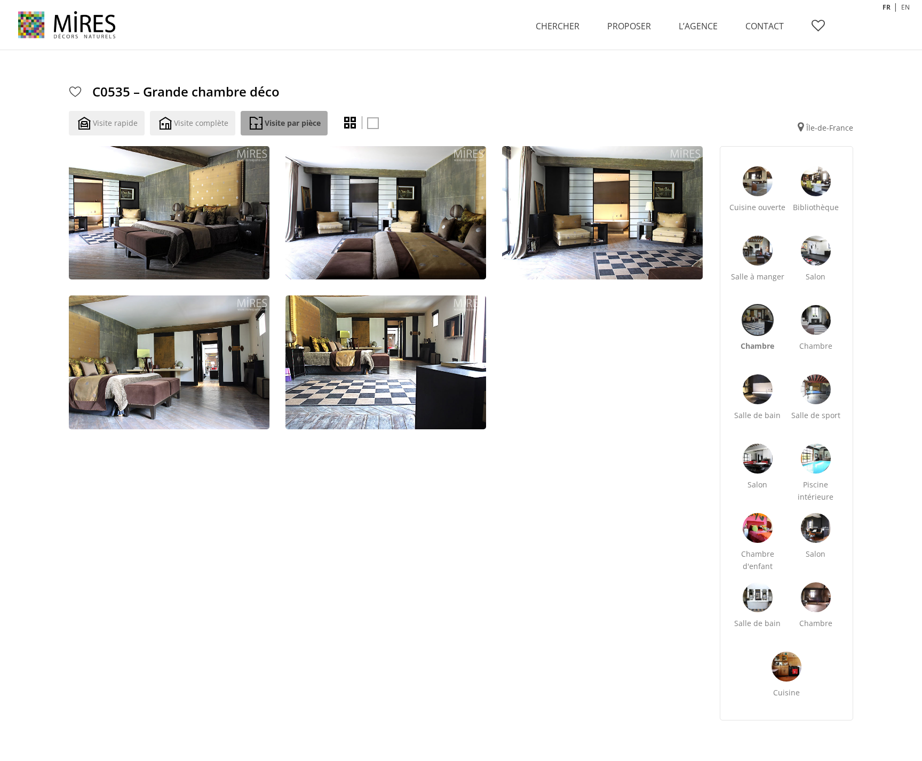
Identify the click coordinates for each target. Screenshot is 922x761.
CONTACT (764, 26)
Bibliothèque (816, 207)
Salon (815, 276)
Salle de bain (757, 415)
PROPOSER (629, 26)
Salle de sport (815, 415)
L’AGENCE (698, 26)
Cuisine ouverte (757, 207)
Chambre (757, 346)
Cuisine (786, 692)
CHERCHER (557, 26)
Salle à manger (757, 276)
